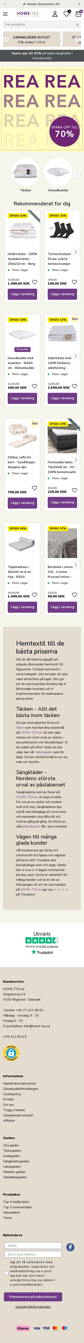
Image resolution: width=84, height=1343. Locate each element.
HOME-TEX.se (31, 732)
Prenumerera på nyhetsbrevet (33, 1297)
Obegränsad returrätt (18, 1115)
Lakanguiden (12, 1166)
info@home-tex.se (37, 1026)
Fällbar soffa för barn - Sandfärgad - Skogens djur (22, 462)
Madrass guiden (14, 1172)
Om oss (8, 1104)
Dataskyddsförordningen (20, 1089)
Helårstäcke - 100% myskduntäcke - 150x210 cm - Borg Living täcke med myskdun (22, 264)
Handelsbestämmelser (19, 1083)
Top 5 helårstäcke (16, 1202)
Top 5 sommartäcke (17, 1207)
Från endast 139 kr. (31, 40)
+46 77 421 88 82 (30, 1010)
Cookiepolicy (12, 1094)
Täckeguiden (12, 1150)
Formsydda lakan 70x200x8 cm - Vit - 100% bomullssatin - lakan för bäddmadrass (62, 472)
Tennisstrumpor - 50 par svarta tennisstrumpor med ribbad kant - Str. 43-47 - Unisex (61, 264)
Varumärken (11, 1212)
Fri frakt (8, 1099)
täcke (20, 727)
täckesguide (43, 752)
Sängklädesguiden (16, 1161)
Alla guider (11, 1145)
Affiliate (9, 1120)
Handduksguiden (15, 1177)
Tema (7, 1218)
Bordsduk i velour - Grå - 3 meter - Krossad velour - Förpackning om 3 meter (61, 577)
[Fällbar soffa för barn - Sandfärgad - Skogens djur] (22, 436)
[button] (11, 1053)
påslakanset (31, 826)
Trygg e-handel (14, 1110)
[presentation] (5, 4)
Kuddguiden (11, 1156)
